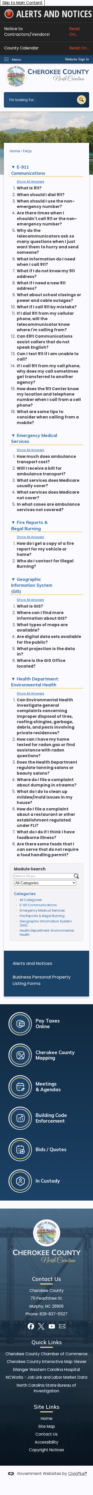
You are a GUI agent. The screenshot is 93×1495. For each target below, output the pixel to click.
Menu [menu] (16, 59)
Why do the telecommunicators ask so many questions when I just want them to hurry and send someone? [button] (48, 241)
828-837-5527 (53, 1314)
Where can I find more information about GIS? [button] (42, 615)
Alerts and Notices (32, 963)
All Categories (31, 900)
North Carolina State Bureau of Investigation (46, 1388)
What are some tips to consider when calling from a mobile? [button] (48, 417)
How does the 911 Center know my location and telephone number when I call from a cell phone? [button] (49, 397)
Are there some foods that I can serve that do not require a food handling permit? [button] (48, 849)
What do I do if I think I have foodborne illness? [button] (46, 834)
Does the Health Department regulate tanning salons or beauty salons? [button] (47, 767)
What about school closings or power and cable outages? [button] (49, 297)
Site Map (46, 1426)
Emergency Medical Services (42, 910)
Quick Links (47, 1342)
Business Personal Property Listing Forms (42, 980)
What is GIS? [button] (30, 606)
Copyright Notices (46, 1450)
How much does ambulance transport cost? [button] (46, 459)
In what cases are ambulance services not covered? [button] (48, 507)
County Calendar (46, 48)
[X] (41, 1326)
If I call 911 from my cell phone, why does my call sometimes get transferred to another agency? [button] (48, 374)
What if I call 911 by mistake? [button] (47, 307)
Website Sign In (77, 59)
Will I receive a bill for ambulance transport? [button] (41, 471)
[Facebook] (31, 1326)
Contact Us (46, 1434)
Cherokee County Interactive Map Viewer (47, 1361)
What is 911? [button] (29, 188)
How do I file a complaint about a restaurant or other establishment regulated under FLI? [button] (46, 817)
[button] (81, 99)
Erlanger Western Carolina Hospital (46, 1369)
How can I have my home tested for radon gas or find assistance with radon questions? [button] (46, 747)
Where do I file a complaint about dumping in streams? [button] (46, 782)
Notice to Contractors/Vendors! (42, 31)
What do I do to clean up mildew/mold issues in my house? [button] (45, 797)
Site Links (46, 1406)
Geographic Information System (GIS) (46, 923)
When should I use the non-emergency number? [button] (46, 203)
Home (15, 151)
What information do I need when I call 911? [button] (46, 261)
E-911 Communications (38, 905)
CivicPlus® (77, 1473)
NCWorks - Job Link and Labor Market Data (46, 1377)
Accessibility (46, 1442)
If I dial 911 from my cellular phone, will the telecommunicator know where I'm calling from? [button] (45, 322)
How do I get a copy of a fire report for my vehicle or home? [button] (45, 549)
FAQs (27, 151)
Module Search (30, 869)
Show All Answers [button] (30, 181)
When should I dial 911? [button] (41, 194)
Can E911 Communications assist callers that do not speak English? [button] (45, 342)
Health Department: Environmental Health (47, 932)
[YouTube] (52, 1326)
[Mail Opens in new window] (62, 1326)
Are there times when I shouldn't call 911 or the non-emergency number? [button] (47, 218)
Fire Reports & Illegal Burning (42, 916)
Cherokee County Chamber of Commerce (46, 1354)
